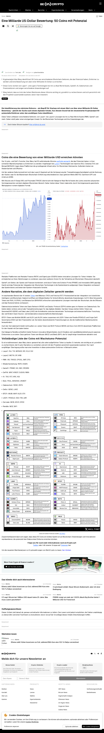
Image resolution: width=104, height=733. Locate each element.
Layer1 (57, 164)
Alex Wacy (62, 533)
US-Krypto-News (63, 703)
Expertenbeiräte (35, 699)
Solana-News (62, 710)
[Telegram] (12, 26)
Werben (4, 689)
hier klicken (66, 550)
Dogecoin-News (63, 706)
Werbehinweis (91, 692)
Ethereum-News (63, 699)
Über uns (4, 696)
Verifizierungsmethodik (94, 689)
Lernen (32, 692)
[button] (14, 669)
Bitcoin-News (62, 692)
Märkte (8, 16)
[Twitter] (8, 26)
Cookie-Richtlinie (32, 722)
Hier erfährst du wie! (37, 124)
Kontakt (4, 692)
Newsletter (33, 703)
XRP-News (61, 689)
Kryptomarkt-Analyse (65, 696)
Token (32, 296)
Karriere (4, 699)
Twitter (35, 545)
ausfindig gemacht (63, 161)
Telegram (64, 545)
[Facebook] (101, 654)
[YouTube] (3, 26)
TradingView (64, 246)
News (3, 16)
